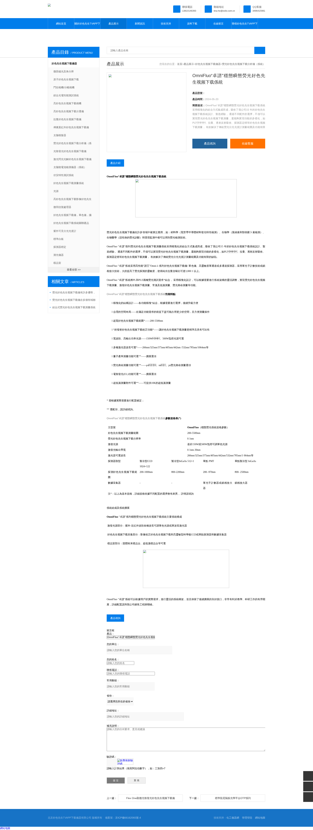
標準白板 (58, 239)
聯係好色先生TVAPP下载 (245, 25)
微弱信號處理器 (62, 207)
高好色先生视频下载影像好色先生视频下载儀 (72, 200)
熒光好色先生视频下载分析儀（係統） (72, 144)
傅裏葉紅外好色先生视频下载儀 (71, 127)
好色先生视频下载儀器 (64, 63)
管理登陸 (247, 817)
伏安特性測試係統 (63, 175)
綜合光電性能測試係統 (66, 95)
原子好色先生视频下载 (66, 79)
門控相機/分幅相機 (63, 87)
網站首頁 (61, 23)
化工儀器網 (232, 817)
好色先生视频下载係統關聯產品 (71, 223)
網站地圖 (260, 817)
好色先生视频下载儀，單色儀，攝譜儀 (72, 216)
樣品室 (57, 262)
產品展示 (113, 23)
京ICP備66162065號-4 (128, 817)
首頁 (179, 64)
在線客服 (247, 143)
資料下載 (192, 23)
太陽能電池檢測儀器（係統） (69, 167)
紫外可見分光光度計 (64, 231)
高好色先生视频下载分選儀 (68, 111)
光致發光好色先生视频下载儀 (69, 151)
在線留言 (218, 23)
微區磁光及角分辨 (63, 71)
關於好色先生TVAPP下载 (87, 25)
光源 (56, 191)
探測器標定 (59, 246)
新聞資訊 (140, 23)
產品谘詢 (210, 143)
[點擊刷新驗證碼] (125, 762)
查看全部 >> (74, 269)
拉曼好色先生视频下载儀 (67, 119)
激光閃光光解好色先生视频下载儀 (72, 159)
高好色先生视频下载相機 (67, 103)
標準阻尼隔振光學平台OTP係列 (233, 798)
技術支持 (166, 23)
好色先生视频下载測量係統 (68, 183)
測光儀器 (58, 254)
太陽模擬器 (59, 135)
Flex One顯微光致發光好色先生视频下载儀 (150, 798)
